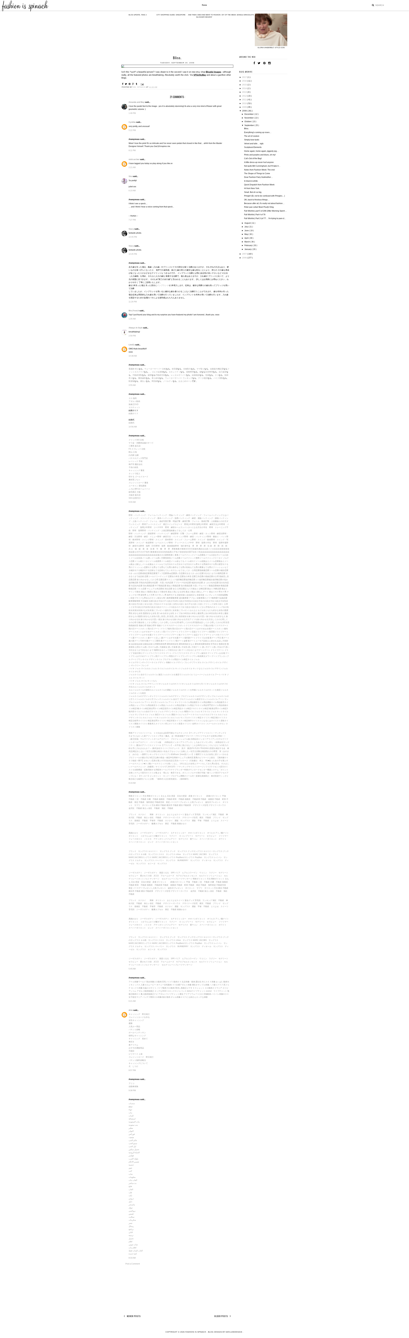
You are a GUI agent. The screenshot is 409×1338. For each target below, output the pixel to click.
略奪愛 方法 (139, 601)
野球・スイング (143, 540)
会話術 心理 (152, 644)
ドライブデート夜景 (204, 632)
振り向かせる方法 (181, 619)
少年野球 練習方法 (208, 524)
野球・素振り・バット (216, 536)
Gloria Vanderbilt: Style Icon (271, 47)
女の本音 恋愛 (178, 576)
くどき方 (132, 607)
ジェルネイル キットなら (191, 668)
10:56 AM (133, 427)
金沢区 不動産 (135, 808)
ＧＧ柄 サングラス (149, 854)
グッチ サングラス (178, 851)
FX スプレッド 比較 (137, 449)
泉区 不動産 (171, 823)
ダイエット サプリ (193, 888)
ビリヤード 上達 (136, 1054)
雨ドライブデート (170, 632)
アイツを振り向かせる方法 (200, 619)
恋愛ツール (210, 570)
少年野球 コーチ (151, 527)
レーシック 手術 (136, 461)
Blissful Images (213, 72)
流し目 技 (167, 616)
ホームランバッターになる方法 (188, 527)
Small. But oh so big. (253, 192)
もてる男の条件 (170, 567)
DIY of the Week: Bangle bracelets (238, 15)
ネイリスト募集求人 (146, 724)
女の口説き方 (206, 601)
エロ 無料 (133, 398)
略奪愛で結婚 (218, 598)
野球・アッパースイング (179, 543)
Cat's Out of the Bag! (253, 158)
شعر (130, 1223)
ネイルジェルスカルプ (202, 714)
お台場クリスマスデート (217, 625)
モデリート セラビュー (205, 836)
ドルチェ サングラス (144, 860)
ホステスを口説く (165, 604)
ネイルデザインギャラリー (140, 662)
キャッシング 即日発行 (139, 1014)
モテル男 (194, 564)
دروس (131, 1198)
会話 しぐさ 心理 (206, 622)
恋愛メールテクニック (186, 558)
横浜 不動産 (161, 805)
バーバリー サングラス (165, 860)
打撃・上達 (210, 521)
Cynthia (132, 122)
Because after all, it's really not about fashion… (264, 203)
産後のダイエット (214, 796)
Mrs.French (134, 311)
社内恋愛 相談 (189, 583)
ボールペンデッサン (137, 1032)
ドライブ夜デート (176, 641)
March (247, 242)
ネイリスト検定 (194, 717)
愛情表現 (161, 644)
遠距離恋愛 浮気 (136, 583)
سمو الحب (133, 1143)
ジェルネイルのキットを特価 (183, 690)
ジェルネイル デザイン (212, 668)
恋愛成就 (142, 573)
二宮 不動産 (140, 799)
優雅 (130, 1023)
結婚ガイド (133, 413)
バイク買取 (218, 378)
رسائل (131, 1226)
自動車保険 (133, 1086)
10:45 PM (133, 237)
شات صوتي (133, 1245)
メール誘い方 (157, 558)
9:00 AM (132, 502)
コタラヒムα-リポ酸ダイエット (154, 836)
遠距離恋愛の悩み (220, 579)
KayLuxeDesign (234, 1332)
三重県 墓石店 (135, 446)
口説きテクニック (163, 607)
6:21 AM (132, 1001)
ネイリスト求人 (162, 724)
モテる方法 (185, 564)
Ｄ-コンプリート (186, 836)
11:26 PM (133, 302)
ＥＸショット (198, 988)
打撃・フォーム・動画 (195, 521)
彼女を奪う (162, 598)
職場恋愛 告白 (179, 586)
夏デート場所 (182, 638)
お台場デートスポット (214, 629)
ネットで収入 (134, 473)
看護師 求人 (134, 369)
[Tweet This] (126, 84)
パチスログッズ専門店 (138, 458)
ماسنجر (132, 1205)
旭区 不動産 (167, 808)
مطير (131, 1128)
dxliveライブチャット (196, 991)
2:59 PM (132, 336)
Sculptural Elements (253, 147)
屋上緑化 (155, 378)
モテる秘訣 (139, 570)
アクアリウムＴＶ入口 (193, 994)
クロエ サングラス (167, 854)
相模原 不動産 (165, 799)
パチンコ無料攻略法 (137, 1060)
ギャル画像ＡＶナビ (179, 997)
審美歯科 (142, 378)
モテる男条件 (203, 564)
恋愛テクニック (169, 579)
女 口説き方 (217, 601)
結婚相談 (196, 375)
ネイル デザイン (149, 659)
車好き (131, 1042)
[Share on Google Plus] (133, 84)
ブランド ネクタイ (137, 814)
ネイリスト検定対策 (166, 721)
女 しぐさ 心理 (161, 622)
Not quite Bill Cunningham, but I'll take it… (262, 166)
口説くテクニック (205, 604)
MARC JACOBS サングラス (205, 854)
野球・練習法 (217, 533)
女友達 (133, 610)
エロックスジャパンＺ (176, 991)
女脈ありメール (154, 564)
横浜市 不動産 (172, 805)
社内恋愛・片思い (158, 583)
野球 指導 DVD (148, 546)
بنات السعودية (134, 1122)
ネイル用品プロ (191, 705)
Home (204, 5)
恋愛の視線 (204, 576)
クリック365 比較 (136, 440)
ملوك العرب (133, 1159)
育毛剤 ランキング (203, 814)
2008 (244, 111)
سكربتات (132, 1220)
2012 (244, 96)
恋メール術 (173, 561)
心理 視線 (147, 625)
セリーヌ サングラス (157, 863)
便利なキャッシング (137, 1036)
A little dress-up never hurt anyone (259, 162)
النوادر (131, 1131)
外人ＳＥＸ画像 (208, 982)
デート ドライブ (211, 650)
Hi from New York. (252, 188)
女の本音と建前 (194, 613)
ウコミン (203, 873)
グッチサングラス (195, 851)
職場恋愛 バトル (136, 589)
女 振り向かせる (145, 619)
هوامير (131, 1155)
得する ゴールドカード (138, 477)
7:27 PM (132, 220)
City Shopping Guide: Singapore (170, 15)
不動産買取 (137, 375)
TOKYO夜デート (147, 641)
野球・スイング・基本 (159, 540)
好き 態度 (218, 644)
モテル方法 (175, 564)
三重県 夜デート (161, 641)
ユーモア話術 (201, 641)
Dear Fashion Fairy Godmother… (258, 177)
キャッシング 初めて (138, 1039)
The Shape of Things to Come (257, 173)
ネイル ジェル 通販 (167, 714)
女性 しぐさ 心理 (148, 622)
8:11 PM (132, 150)
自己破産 (222, 372)
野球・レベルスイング (159, 543)
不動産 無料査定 (146, 802)
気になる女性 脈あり (182, 592)
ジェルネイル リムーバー (192, 674)
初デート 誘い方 (201, 647)
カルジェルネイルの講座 (139, 690)
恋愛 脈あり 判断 (210, 589)
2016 (244, 81)
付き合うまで (136, 650)
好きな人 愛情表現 (194, 644)
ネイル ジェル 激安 (151, 714)
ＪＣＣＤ (148, 839)
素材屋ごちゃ (134, 480)
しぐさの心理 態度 (191, 622)
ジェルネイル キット (172, 668)
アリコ (131, 1083)
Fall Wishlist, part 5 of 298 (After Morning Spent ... (265, 211)
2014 (244, 88)
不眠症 (131, 1051)
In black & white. (251, 181)
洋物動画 (207, 994)
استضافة (132, 1119)
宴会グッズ (189, 814)
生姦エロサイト (149, 988)
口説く (141, 604)
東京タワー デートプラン (212, 656)
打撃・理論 (172, 521)
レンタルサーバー (178, 375)
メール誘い (147, 558)
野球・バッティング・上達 (153, 530)
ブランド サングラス (138, 851)
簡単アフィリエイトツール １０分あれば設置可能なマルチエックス (158, 733)
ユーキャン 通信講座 (137, 486)
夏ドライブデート (157, 635)
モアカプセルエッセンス (186, 876)
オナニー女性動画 (164, 985)
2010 (244, 103)
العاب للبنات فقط (136, 1251)
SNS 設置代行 (135, 498)
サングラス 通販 (188, 820)
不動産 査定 (194, 885)
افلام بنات (132, 1248)
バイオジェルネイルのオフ (166, 684)
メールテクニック (186, 555)
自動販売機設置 (217, 369)
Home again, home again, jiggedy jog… (261, 151)
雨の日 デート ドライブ (158, 629)
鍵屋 (150, 375)
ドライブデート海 (172, 635)
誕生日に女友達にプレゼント (177, 610)
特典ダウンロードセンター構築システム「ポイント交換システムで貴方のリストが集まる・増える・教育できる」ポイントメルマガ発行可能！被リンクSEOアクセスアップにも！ (178, 773)
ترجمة (131, 1235)
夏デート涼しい (154, 638)
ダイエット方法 (148, 805)
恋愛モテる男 (149, 567)
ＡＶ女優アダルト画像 (181, 985)
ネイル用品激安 (191, 702)
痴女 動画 (166, 997)
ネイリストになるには (201, 721)
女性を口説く (179, 604)
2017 (244, 77)
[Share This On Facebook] (123, 84)
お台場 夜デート (210, 638)
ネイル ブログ (162, 659)
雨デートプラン (162, 656)
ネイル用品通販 (204, 702)
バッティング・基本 (152, 518)
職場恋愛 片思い (192, 586)
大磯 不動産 (152, 799)
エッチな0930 (160, 991)
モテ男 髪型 (139, 595)
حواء (130, 1110)
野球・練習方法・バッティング (170, 536)
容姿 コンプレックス (209, 595)
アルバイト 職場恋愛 (207, 586)
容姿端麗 (222, 595)
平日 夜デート (223, 638)
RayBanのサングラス (185, 857)
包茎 (207, 375)
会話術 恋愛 (143, 576)
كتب (130, 1171)
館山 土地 (133, 452)
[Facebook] (254, 63)
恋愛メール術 (136, 561)
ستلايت (131, 1217)
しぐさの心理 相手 (175, 622)
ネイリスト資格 (217, 721)
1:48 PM (132, 113)
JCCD (156, 876)
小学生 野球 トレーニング (213, 527)
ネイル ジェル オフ (196, 711)
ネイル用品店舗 (177, 705)
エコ (217, 375)
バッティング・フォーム (200, 515)
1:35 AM (132, 319)
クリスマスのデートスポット (173, 625)
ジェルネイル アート (212, 674)
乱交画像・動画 (188, 982)
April (246, 238)
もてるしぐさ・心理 (183, 530)
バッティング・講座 (210, 518)
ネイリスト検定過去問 (147, 721)
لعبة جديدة (133, 1254)
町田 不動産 (178, 799)
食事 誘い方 (179, 647)
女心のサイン (151, 598)
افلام (130, 1241)
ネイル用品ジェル (163, 705)
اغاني (131, 1232)
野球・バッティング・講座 (140, 533)
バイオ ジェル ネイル (138, 668)
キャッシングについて (138, 1063)
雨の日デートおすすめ (195, 629)
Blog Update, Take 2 (138, 15)
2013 (244, 92)
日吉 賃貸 (171, 796)
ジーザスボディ (143, 823)
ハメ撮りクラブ (216, 985)
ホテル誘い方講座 (158, 647)
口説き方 (156, 601)
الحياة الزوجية (134, 1152)
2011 (244, 99)
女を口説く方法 (151, 604)
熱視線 (131, 625)
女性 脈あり (169, 592)
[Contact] (273, 63)
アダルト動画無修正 (145, 991)
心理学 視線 (156, 625)
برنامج (131, 1229)
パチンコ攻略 (134, 1029)
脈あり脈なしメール (139, 564)
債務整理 (190, 372)
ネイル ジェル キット (213, 711)
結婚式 (131, 423)
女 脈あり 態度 (145, 592)
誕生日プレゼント (213, 802)
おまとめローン (185, 381)
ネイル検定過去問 (147, 708)
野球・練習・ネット (202, 533)
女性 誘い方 (189, 647)
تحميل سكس (134, 1149)
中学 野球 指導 (197, 543)
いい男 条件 (166, 595)
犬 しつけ (133, 1066)
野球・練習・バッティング (195, 536)
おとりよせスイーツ (175, 814)
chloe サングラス (184, 854)
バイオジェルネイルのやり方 (190, 684)
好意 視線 (138, 625)
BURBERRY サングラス (188, 860)
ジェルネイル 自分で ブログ (173, 699)
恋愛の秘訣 (219, 570)
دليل (130, 1201)
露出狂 (198, 982)
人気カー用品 (134, 1026)
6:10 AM (132, 190)
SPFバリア (175, 873)
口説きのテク (176, 607)
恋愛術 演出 (163, 589)
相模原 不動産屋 (192, 799)
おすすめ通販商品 (136, 1048)
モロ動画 (171, 988)
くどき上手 (203, 607)
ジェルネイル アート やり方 (144, 702)
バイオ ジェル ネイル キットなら (143, 681)
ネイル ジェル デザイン (162, 711)
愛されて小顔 (146, 876)
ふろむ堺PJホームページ (139, 489)
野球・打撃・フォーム (184, 533)
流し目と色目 (177, 616)
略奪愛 (170, 598)
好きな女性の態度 (220, 610)
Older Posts (221, 1316)
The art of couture (251, 136)
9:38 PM (132, 1090)
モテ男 (218, 592)
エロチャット (134, 407)
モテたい (174, 570)
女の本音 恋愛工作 (192, 576)
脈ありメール (209, 561)
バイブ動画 (161, 988)
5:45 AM (132, 969)
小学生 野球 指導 (214, 543)
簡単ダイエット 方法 (137, 796)
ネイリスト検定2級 (209, 717)
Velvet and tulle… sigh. (254, 143)
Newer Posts (133, 1316)
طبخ (130, 1186)
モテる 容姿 (176, 595)
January (248, 249)
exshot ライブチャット (216, 991)
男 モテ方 (157, 595)
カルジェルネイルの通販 (160, 690)
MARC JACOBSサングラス (164, 857)
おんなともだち (196, 610)
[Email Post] (142, 84)
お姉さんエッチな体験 (198, 997)
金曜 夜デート (190, 641)
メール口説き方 (212, 555)
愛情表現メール (170, 558)
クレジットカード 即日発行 (141, 1057)
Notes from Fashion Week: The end (259, 170)
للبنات (131, 1116)
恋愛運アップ (157, 573)
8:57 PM (132, 1070)
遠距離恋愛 (181, 579)
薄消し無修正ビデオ (183, 988)
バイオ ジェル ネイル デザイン (142, 684)
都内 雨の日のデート (177, 629)
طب (130, 1192)
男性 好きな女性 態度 (138, 613)
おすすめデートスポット (152, 632)
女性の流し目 (157, 616)
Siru (131, 176)
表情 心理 (135, 647)
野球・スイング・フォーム (180, 540)
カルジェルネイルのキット (143, 687)
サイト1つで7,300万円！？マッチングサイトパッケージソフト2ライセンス (187, 767)
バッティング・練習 (181, 515)
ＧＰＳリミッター (178, 833)
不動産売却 (160, 375)
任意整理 (209, 372)
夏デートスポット (140, 638)
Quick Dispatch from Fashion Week (259, 185)
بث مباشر (132, 1183)
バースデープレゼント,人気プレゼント (186, 802)
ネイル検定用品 (174, 708)
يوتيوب (131, 1137)
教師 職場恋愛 (222, 586)
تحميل (131, 1238)
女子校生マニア (135, 997)
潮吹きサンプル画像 (200, 985)
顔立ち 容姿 (195, 595)
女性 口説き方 (180, 601)
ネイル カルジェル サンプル (176, 717)
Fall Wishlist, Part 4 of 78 (254, 214)
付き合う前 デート (179, 650)
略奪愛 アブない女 (191, 598)
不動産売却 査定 (162, 802)
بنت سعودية (133, 1125)
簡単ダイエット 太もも (156, 796)
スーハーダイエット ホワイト (213, 839)
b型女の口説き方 (193, 601)
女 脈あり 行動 (157, 592)
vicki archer (134, 159)
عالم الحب (133, 1140)
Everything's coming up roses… (257, 132)
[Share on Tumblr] (136, 84)
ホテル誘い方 (144, 647)
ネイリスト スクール (205, 724)
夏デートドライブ (195, 638)
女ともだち (208, 610)
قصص (131, 1214)
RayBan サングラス (204, 857)
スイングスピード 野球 (177, 524)
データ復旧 (203, 378)
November (249, 118)
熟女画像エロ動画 (154, 982)
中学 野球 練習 (167, 527)
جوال (131, 1208)
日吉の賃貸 (182, 796)
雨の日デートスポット (138, 629)
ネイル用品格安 (148, 705)
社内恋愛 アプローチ (174, 583)
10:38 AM (133, 356)
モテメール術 (197, 561)
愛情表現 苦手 (208, 644)
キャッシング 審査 (136, 470)
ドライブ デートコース (207, 635)
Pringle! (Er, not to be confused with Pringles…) (264, 196)
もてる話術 (158, 570)
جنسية (131, 1165)
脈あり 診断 (198, 589)
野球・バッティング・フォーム (142, 515)
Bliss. (246, 128)
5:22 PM (132, 130)
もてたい (167, 570)
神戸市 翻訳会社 (136, 464)
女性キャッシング (136, 1020)
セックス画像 (137, 988)
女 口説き (186, 607)
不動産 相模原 (207, 799)
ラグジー (173, 836)
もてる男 (159, 567)
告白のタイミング (215, 607)
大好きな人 (147, 616)
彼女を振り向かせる (191, 616)
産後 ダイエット (195, 796)
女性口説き (150, 607)
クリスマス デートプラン (190, 653)
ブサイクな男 (140, 598)
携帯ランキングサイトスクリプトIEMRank (160, 754)
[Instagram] (269, 63)
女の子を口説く (191, 604)
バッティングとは (218, 515)
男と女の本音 (207, 613)
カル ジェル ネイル (155, 668)
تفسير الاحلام (134, 1162)
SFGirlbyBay (199, 75)
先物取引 (187, 369)
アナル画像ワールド (137, 982)
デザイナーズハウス (217, 805)
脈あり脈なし (197, 592)
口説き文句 (141, 607)
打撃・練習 (181, 521)
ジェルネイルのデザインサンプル (201, 696)
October (248, 121)
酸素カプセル (157, 823)
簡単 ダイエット (157, 814)
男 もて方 (148, 595)
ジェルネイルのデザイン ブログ (173, 696)
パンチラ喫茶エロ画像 (152, 997)
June (246, 230)
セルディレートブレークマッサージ (177, 879)
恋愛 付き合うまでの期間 (210, 573)
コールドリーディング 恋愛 (160, 576)
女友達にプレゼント (156, 610)
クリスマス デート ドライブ (168, 653)
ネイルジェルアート (183, 714)
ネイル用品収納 (219, 705)
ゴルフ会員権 (157, 372)
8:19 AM (132, 783)
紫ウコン (194, 839)
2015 (244, 85)
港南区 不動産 (141, 820)
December (249, 114)
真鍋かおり (133, 833)
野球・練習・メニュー (147, 536)
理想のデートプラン (177, 656)
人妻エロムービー (148, 985)
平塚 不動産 (203, 820)
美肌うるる (164, 873)
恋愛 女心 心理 (174, 589)
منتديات (132, 1103)
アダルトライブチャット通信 (170, 994)
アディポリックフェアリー (165, 839)
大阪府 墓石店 (135, 495)
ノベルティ (168, 381)
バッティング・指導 (169, 518)
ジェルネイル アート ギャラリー (170, 702)
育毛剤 (131, 823)
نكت (130, 1195)
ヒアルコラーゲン (189, 873)
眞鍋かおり (182, 823)
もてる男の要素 (196, 567)
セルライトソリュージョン (210, 876)
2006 (244, 258)
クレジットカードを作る (139, 1017)
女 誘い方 (170, 647)
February (248, 245)
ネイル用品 (173, 659)
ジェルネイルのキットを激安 (208, 690)
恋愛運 (149, 573)
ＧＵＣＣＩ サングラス (158, 851)
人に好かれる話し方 (215, 641)
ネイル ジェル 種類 (180, 711)
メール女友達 (136, 558)
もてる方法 (166, 564)
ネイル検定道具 (161, 708)
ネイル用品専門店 (205, 705)
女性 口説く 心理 (220, 604)
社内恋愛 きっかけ (203, 583)
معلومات (132, 1177)
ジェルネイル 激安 (154, 674)
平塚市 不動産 (156, 820)
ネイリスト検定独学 (183, 721)
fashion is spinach (196, 1332)
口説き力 (194, 607)
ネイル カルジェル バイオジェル (150, 717)
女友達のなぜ (142, 610)
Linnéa (132, 345)
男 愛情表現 (170, 644)
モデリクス (183, 839)
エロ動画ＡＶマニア (213, 988)
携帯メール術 (163, 561)
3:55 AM (132, 385)
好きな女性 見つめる (156, 613)
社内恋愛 (146, 583)
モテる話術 (149, 570)
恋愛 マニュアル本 (150, 589)
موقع (130, 1106)
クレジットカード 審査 (138, 483)
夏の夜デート (134, 641)
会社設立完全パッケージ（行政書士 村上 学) (187, 761)
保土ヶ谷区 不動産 (151, 808)
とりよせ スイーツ (219, 820)
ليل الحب (132, 1146)
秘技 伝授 (148, 601)
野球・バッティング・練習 (163, 533)
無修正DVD (134, 404)
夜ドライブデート (220, 632)
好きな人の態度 (135, 616)
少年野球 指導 (194, 524)
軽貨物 (131, 381)
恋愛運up (167, 573)
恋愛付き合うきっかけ (190, 573)
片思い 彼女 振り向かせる (163, 619)
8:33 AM (132, 1258)
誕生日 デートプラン (210, 653)
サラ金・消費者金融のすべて (141, 443)
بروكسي (132, 1211)
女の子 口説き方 (167, 601)
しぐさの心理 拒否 (221, 622)
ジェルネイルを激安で (171, 674)
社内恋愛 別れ (141, 586)
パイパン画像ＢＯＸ (220, 994)
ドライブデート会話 (189, 635)
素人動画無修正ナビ (149, 994)
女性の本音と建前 (220, 613)
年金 (188, 546)
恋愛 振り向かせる (140, 579)
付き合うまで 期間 (150, 650)
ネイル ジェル (194, 659)
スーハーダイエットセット (166, 842)
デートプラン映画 (193, 656)
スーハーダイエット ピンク (141, 842)
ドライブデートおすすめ (139, 635)
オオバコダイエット (196, 833)
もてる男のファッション (213, 567)
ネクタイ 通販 (171, 820)
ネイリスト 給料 (189, 724)
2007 (244, 254)
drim (131, 1010)
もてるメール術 (185, 561)
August (247, 223)
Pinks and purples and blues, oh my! (260, 155)
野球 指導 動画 (163, 546)
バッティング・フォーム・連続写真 (151, 521)
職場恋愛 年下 (153, 586)
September (249, 125)
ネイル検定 (183, 659)
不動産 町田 (220, 799)
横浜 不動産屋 (185, 805)
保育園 (174, 369)
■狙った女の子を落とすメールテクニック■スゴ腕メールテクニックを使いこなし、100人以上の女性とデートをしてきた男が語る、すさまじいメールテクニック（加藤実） (179, 764)
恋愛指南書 (170, 530)
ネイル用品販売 (217, 702)
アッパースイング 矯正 (156, 524)
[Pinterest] (264, 63)
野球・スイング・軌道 (140, 543)
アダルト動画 (134, 401)
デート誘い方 (213, 647)
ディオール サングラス (212, 860)
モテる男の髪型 (216, 564)
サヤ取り (200, 369)
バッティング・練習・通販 (189, 518)
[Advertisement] (177, 1289)
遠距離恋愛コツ (192, 579)
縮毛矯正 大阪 (135, 492)
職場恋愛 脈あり (166, 586)
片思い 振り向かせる (209, 616)
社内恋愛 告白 (217, 583)
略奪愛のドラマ (205, 598)
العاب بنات (133, 1180)
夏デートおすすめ (169, 638)
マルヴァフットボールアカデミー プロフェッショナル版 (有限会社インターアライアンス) (179, 739)
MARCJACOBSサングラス (140, 857)
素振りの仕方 (220, 521)
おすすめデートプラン (145, 656)
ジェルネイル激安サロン (195, 699)
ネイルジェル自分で (143, 711)
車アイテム (133, 1045)
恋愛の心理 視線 (216, 576)
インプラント (163, 285)
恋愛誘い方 (176, 573)
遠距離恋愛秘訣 (205, 579)
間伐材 (154, 381)
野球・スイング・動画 (201, 540)
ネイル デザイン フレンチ (181, 662)
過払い (143, 381)
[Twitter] (259, 63)
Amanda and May (137, 102)
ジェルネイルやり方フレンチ (148, 699)
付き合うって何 (164, 650)
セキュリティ (174, 372)
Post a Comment (132, 1264)
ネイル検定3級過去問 (208, 708)
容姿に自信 (185, 595)
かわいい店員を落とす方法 (155, 761)
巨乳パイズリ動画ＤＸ (171, 982)
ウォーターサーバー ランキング (178, 378)
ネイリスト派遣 (175, 724)
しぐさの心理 (218, 619)
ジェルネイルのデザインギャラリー (144, 696)
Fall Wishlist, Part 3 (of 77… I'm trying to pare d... (265, 218)
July (246, 227)
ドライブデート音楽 (187, 632)
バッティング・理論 (164, 515)
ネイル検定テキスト (190, 708)
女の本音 (184, 613)
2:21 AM (132, 167)
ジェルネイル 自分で (137, 674)
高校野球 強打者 (178, 546)
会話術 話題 (142, 644)
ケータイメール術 (149, 561)
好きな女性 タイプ (172, 613)
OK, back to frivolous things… (257, 200)
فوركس (132, 1134)
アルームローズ (167, 876)
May (246, 234)
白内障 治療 (134, 455)
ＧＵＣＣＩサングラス (213, 851)
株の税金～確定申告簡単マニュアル (172, 757)
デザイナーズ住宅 (200, 805)
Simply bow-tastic (251, 140)
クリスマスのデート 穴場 (196, 625)
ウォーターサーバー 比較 (155, 369)
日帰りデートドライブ (146, 653)
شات (131, 1174)
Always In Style (136, 328)
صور (130, 1168)
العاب (131, 1189)
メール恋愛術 (199, 555)
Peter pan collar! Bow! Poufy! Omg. (259, 207)
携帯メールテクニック (205, 558)
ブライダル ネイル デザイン (204, 662)
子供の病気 (133, 467)
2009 (244, 107)
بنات (130, 1113)
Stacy (131, 229)
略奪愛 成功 (178, 598)
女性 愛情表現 (181, 644)
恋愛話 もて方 (187, 589)
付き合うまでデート (195, 650)
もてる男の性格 (183, 567)
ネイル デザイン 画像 (161, 662)
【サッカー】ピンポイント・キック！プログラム (159, 776)
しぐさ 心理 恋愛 (155, 579)
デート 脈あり (209, 592)
